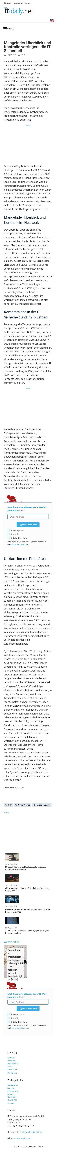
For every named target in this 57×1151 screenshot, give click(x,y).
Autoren (10, 1103)
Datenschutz (12, 1063)
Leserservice (13, 1091)
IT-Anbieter (12, 1100)
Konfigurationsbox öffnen (31, 1132)
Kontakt (10, 1058)
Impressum (12, 1069)
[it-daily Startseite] (23, 11)
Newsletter (12, 1097)
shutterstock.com (22, 1138)
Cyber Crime (24, 804)
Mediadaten (12, 1085)
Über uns (11, 1061)
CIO (10, 804)
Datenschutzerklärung (18, 544)
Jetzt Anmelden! (29, 524)
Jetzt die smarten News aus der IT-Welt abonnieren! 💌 (27, 509)
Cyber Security (43, 804)
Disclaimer (12, 1073)
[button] (8, 28)
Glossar (10, 1088)
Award (10, 1094)
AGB (9, 1066)
